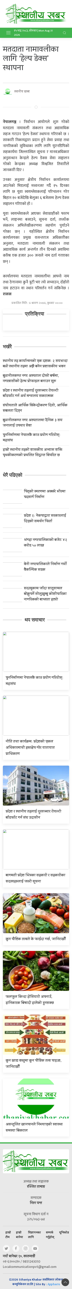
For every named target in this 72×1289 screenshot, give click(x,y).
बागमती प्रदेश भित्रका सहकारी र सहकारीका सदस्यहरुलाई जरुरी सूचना (35, 879)
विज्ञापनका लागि (34, 1234)
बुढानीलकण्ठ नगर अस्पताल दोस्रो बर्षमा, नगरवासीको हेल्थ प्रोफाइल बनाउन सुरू (31, 378)
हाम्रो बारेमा (19, 1234)
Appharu (53, 1284)
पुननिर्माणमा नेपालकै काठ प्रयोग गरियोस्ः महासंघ (31, 438)
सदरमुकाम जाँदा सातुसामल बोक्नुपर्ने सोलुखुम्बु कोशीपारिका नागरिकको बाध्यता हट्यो (45, 594)
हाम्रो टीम (8, 1234)
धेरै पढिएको (12, 475)
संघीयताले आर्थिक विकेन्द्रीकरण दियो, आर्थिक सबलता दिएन (35, 408)
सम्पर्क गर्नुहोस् (50, 1234)
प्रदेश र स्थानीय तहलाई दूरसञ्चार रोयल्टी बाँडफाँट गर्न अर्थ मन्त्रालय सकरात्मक (30, 393)
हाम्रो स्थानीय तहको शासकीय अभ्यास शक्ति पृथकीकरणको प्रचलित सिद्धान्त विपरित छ (32, 452)
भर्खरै (7, 346)
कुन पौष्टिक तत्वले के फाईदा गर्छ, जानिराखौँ (36, 939)
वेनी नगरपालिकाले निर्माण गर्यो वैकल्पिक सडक (45, 567)
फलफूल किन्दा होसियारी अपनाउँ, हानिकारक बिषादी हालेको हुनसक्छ (30, 1000)
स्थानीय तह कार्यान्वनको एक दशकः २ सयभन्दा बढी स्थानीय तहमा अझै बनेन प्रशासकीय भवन (35, 364)
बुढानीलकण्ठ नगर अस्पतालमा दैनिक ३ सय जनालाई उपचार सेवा (32, 423)
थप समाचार (35, 620)
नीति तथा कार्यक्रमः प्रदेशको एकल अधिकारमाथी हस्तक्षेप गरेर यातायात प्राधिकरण (30, 748)
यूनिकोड (64, 1232)
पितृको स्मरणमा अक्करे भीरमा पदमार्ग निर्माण (44, 494)
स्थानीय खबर (22, 91)
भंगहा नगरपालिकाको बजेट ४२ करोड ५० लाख (45, 543)
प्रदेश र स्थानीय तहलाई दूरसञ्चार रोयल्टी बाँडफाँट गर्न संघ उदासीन (33, 815)
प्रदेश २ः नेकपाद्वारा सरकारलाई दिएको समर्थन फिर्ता (45, 519)
